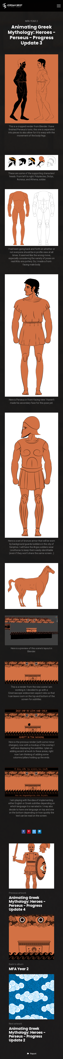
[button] (31, 1054)
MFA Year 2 (31, 21)
